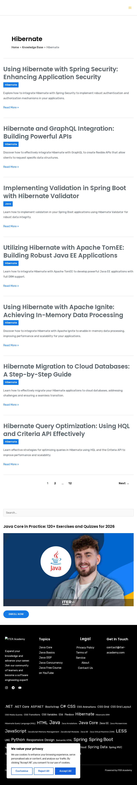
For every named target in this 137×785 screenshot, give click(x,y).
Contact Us (85, 667)
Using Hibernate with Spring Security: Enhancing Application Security (60, 73)
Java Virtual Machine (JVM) (102, 732)
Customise (22, 771)
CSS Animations (86, 706)
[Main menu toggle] (130, 8)
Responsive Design (40, 740)
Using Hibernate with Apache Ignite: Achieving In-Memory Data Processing (63, 311)
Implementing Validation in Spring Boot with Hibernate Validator (64, 192)
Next (124, 483)
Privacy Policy (85, 647)
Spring (80, 739)
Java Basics (47, 652)
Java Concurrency (51, 662)
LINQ (7, 740)
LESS (121, 731)
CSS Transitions (32, 714)
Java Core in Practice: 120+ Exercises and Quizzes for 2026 (59, 526)
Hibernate (11, 84)
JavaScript (15, 730)
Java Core (45, 647)
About (85, 662)
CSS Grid (103, 706)
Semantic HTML (64, 740)
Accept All (65, 771)
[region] (43, 760)
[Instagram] (6, 687)
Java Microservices (118, 723)
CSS (71, 706)
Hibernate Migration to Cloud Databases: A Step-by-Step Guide (66, 370)
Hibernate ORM (103, 715)
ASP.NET (37, 707)
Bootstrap (52, 706)
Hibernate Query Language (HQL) (20, 723)
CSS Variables (49, 714)
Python (18, 739)
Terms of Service (81, 655)
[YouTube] (19, 687)
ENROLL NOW (16, 614)
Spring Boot (101, 739)
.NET (9, 706)
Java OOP (45, 657)
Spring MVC (115, 747)
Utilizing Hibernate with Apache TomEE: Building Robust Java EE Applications (63, 251)
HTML (42, 722)
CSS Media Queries (13, 715)
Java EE (104, 723)
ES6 (61, 714)
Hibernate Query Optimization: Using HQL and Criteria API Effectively (66, 430)
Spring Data (97, 747)
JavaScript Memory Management (43, 732)
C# (63, 706)
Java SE (84, 732)
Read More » (11, 107)
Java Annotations (69, 723)
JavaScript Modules (70, 732)
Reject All (43, 771)
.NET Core (21, 707)
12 (70, 483)
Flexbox (69, 714)
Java (8, 203)
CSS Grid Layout (121, 706)
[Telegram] (13, 687)
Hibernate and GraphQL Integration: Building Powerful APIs (58, 132)
